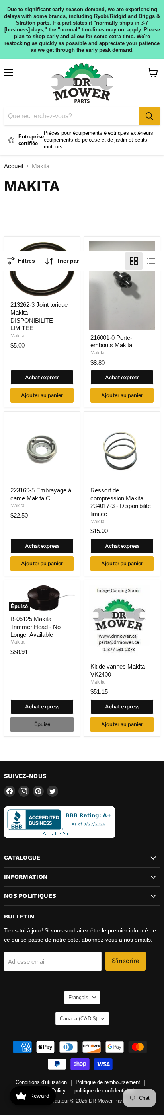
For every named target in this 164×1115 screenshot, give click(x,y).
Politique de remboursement (108, 1082)
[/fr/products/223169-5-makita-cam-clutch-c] (42, 449)
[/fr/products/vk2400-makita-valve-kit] (122, 622)
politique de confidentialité (104, 1091)
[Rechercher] (149, 116)
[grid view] (134, 261)
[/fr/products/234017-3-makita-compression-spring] (122, 449)
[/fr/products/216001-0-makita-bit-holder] (122, 285)
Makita (17, 336)
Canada (78, 1019)
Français (78, 997)
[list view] (151, 261)
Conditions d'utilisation (41, 1082)
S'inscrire (125, 961)
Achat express (42, 377)
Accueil (13, 166)
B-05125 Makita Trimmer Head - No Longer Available (35, 626)
